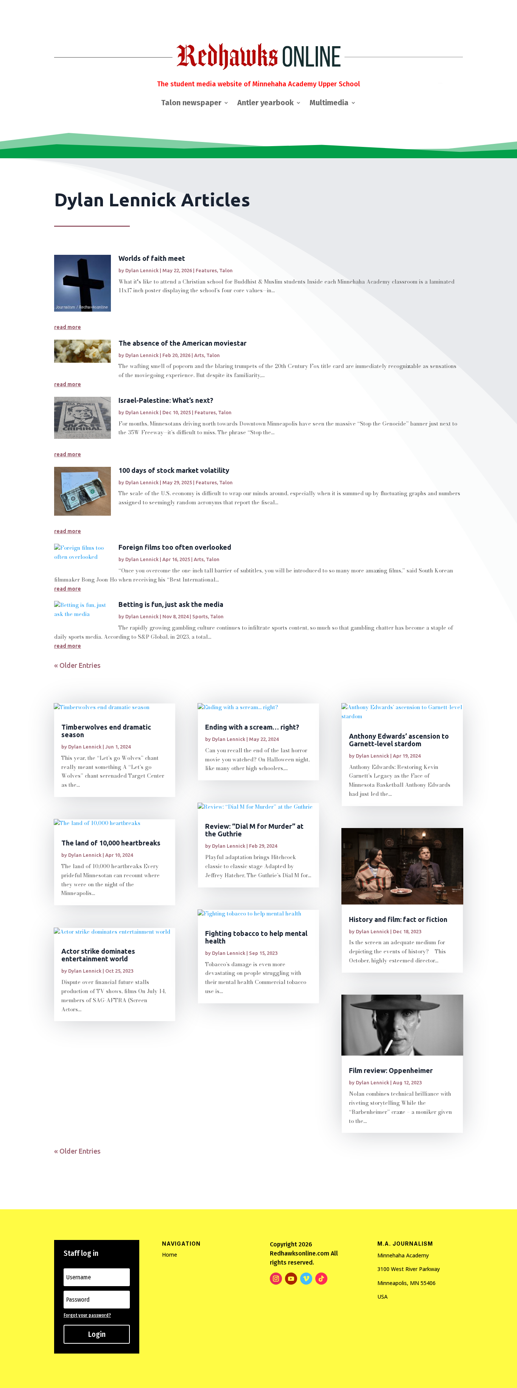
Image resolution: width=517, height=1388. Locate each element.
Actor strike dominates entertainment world (98, 954)
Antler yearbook (265, 103)
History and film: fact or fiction (398, 919)
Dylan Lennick (142, 270)
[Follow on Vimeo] (306, 1279)
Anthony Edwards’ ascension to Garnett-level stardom (399, 739)
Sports (200, 616)
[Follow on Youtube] (291, 1279)
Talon (226, 270)
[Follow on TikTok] (321, 1279)
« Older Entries (77, 665)
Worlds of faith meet (151, 258)
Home (169, 1254)
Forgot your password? (87, 1315)
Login (97, 1334)
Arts (199, 355)
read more (67, 327)
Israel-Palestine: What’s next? (165, 400)
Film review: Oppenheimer (391, 1070)
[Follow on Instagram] (276, 1279)
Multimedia (329, 103)
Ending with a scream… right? (252, 727)
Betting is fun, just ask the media (170, 604)
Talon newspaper (191, 103)
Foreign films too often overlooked (174, 547)
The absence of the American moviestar (182, 343)
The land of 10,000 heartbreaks (110, 843)
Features (206, 270)
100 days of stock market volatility (173, 470)
